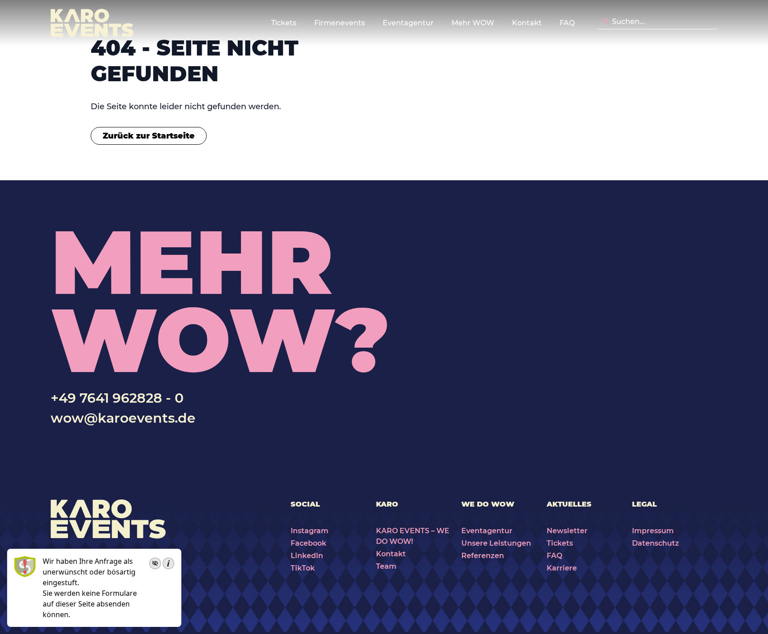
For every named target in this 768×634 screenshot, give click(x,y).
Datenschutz (655, 543)
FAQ (567, 23)
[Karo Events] (92, 23)
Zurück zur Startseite (149, 136)
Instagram (309, 531)
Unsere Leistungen (496, 543)
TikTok (303, 568)
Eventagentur (486, 531)
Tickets (560, 543)
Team (386, 566)
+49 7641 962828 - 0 (117, 398)
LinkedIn (307, 555)
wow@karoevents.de (123, 418)
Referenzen (482, 555)
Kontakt (527, 23)
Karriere (562, 568)
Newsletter (567, 531)
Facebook (308, 543)
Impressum (653, 531)
